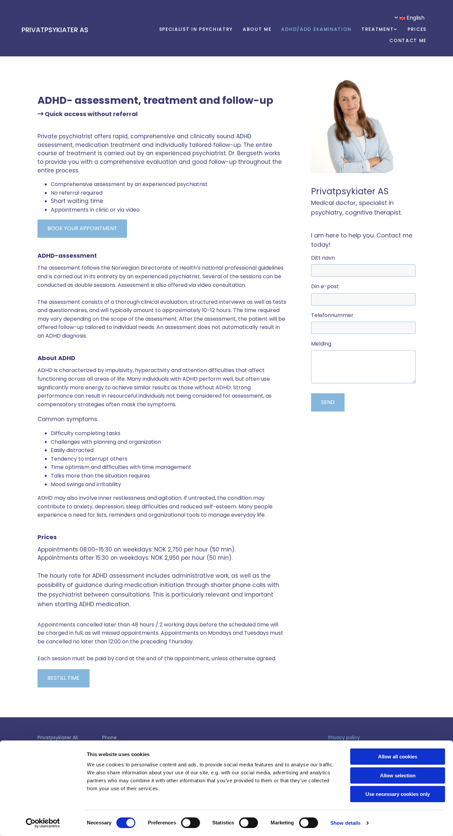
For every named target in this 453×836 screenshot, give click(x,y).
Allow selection (398, 775)
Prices (417, 29)
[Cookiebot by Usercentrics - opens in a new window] (43, 823)
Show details (345, 823)
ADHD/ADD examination (316, 29)
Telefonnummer (332, 315)
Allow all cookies (397, 756)
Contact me (407, 40)
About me (257, 29)
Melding (321, 344)
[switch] (190, 822)
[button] (82, 229)
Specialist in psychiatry (196, 29)
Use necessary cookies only (397, 794)
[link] (375, 29)
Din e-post (325, 286)
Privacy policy (344, 737)
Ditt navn (323, 258)
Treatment (377, 29)
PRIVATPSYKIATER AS (55, 29)
